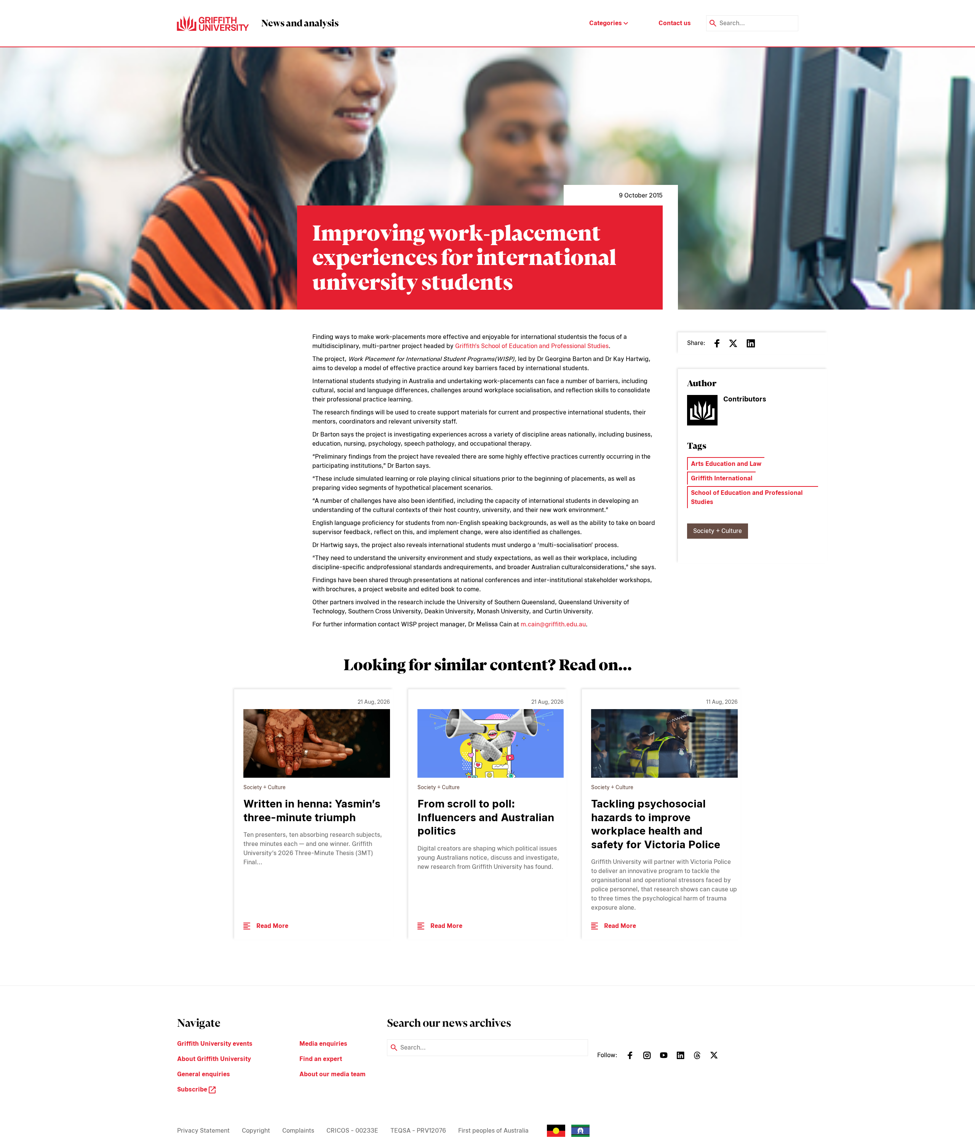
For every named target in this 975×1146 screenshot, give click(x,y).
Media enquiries (323, 1043)
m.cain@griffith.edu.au (553, 624)
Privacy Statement (203, 1130)
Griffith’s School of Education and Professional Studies (532, 346)
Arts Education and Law (726, 463)
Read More (272, 925)
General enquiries (203, 1074)
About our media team (332, 1074)
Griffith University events (215, 1043)
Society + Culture (717, 530)
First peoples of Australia (493, 1130)
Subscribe (193, 1089)
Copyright (256, 1130)
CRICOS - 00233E (352, 1130)
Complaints (298, 1130)
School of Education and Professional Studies (747, 497)
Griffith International (722, 478)
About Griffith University (214, 1059)
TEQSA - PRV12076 (418, 1130)
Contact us (675, 23)
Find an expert (320, 1059)
